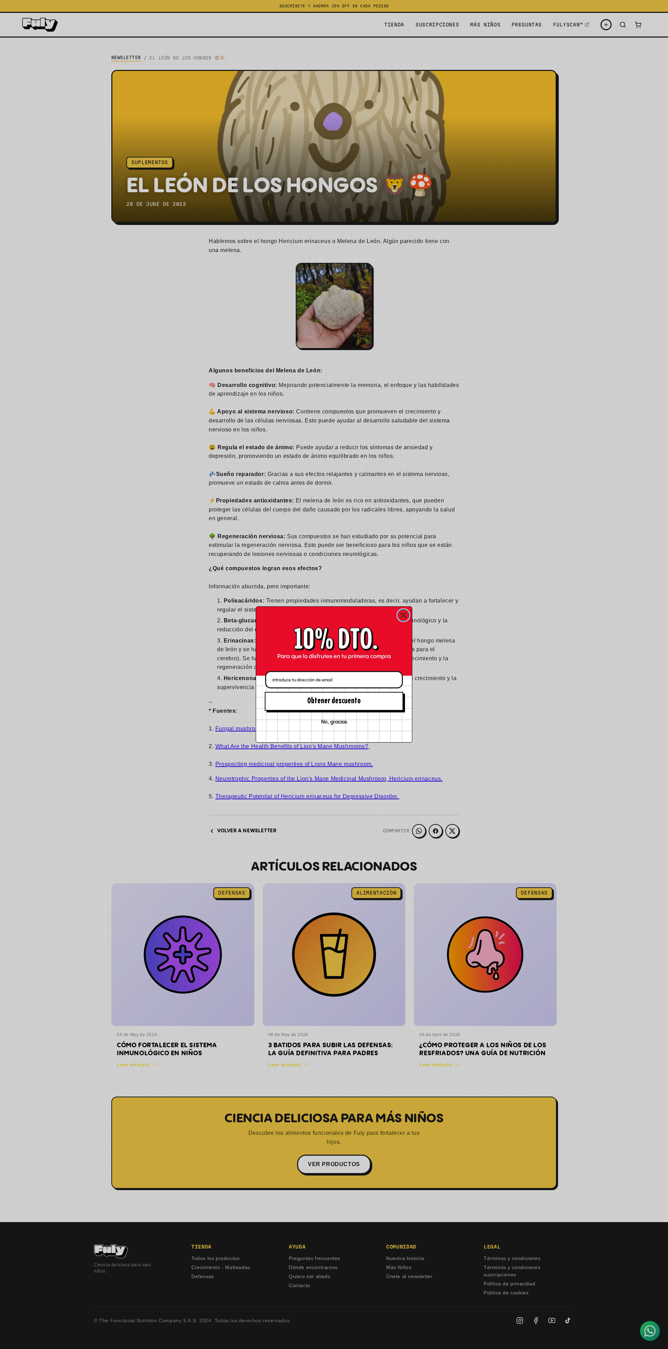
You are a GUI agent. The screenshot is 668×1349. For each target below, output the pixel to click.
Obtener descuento (334, 701)
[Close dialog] (403, 615)
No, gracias (334, 722)
